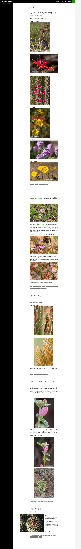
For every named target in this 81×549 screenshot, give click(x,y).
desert (35, 286)
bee (31, 286)
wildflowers (43, 288)
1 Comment (40, 15)
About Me (57, 1)
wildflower (37, 288)
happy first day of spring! (43, 13)
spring (32, 288)
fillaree (34, 191)
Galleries (69, 1)
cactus (32, 535)
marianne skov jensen (7, 1)
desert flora (37, 535)
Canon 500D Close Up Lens (41, 224)
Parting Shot (36, 509)
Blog (62, 1)
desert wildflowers (45, 535)
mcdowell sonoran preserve (52, 286)
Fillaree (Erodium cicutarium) (36, 198)
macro (43, 286)
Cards (65, 1)
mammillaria (53, 535)
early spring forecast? (42, 381)
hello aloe (35, 296)
